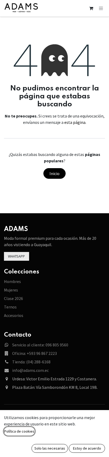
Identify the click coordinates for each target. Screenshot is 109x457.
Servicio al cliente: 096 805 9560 (40, 344)
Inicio (54, 173)
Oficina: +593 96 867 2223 (34, 353)
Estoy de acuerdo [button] (87, 448)
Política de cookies (19, 431)
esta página (74, 122)
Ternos (10, 307)
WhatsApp (16, 256)
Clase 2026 (13, 298)
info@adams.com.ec (30, 370)
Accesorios (13, 315)
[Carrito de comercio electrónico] (91, 8)
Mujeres (11, 290)
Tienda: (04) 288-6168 (31, 361)
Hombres (12, 281)
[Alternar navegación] (101, 8)
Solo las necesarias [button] (49, 448)
